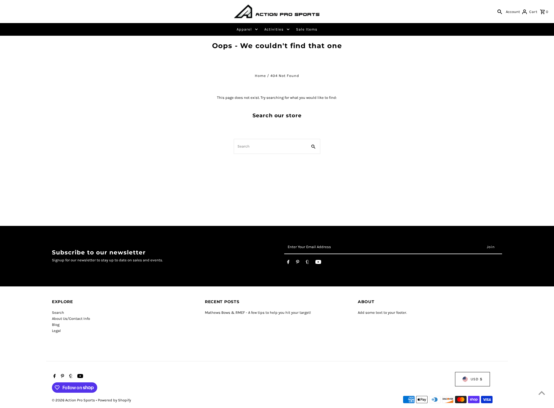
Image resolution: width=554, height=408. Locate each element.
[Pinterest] (297, 263)
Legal (56, 330)
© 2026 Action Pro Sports (74, 400)
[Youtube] (318, 263)
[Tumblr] (307, 263)
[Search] (500, 11)
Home (260, 75)
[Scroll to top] (541, 392)
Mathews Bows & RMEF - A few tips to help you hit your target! (258, 312)
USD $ (476, 379)
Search (58, 312)
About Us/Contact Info (71, 318)
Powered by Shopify (114, 400)
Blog (55, 324)
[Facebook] (288, 263)
